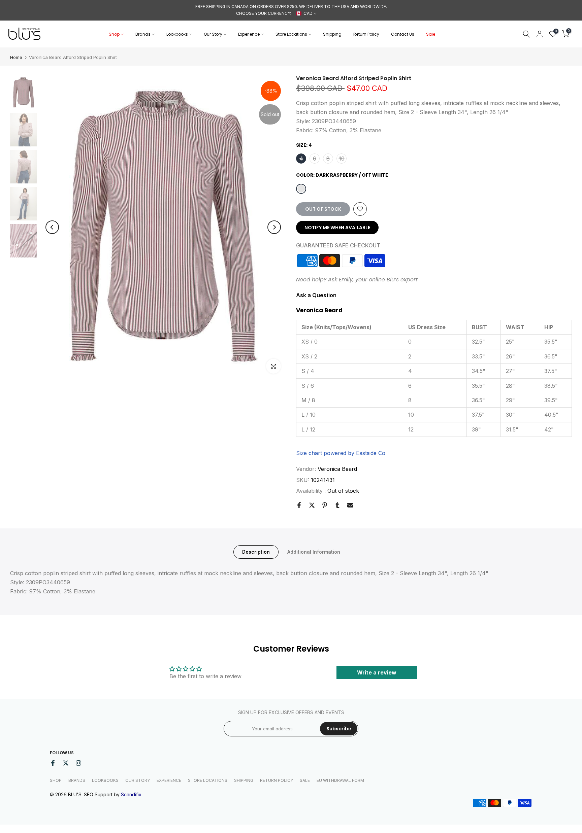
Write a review (376, 672)
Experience (249, 34)
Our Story (213, 34)
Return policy (276, 780)
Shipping (332, 34)
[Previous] (52, 227)
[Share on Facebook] (299, 505)
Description (256, 552)
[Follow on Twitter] (66, 763)
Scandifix (131, 794)
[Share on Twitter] (312, 505)
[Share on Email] (350, 505)
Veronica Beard (337, 468)
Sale (430, 34)
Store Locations (291, 34)
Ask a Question (316, 295)
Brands (143, 34)
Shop (114, 34)
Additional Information (313, 552)
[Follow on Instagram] (78, 763)
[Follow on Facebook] (53, 763)
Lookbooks (177, 34)
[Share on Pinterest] (325, 505)
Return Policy (366, 34)
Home (16, 57)
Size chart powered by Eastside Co (340, 453)
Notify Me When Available (337, 227)
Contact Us (402, 34)
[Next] (274, 227)
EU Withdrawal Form (340, 780)
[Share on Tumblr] (337, 505)
